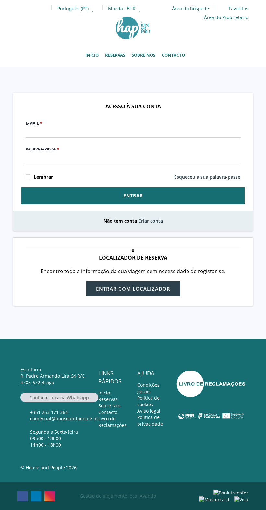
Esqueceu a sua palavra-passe (207, 177)
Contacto (173, 55)
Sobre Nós (143, 55)
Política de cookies (148, 401)
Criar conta (150, 221)
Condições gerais (148, 388)
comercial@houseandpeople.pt (64, 419)
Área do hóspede (190, 9)
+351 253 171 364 (49, 412)
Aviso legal (148, 411)
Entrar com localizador (133, 288)
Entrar (133, 196)
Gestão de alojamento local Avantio (118, 496)
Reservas (115, 55)
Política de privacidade (150, 420)
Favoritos (237, 9)
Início (92, 55)
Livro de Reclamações (112, 422)
